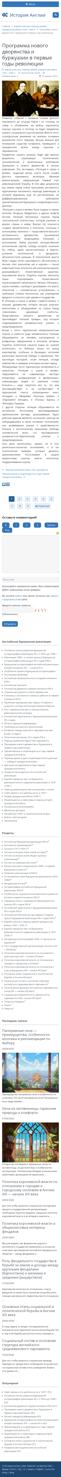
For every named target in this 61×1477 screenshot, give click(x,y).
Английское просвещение (18, 845)
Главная (6, 26)
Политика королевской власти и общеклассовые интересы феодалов (28, 1227)
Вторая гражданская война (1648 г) (22, 796)
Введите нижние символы (16, 605)
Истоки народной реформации (20, 723)
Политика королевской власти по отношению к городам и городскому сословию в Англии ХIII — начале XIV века (29, 1187)
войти (18, 595)
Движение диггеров (14, 810)
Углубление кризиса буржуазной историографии (29, 671)
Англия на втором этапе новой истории (26, 852)
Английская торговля (15, 685)
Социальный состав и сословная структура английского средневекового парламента (29, 1344)
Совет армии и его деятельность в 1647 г (25, 792)
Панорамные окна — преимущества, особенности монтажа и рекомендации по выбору (26, 1036)
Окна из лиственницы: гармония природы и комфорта (29, 1110)
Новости (9, 1008)
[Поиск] (56, 15)
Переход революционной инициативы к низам (29, 789)
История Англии (28, 15)
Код (7, 530)
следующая (43, 505)
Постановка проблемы (16, 674)
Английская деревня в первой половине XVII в (28, 688)
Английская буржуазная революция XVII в (26, 841)
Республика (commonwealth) (18, 806)
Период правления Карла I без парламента (26, 469)
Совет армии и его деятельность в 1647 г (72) (27, 1392)
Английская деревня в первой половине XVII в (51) (30, 1406)
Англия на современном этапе (21, 862)
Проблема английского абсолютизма (23, 726)
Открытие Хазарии (15, 1001)
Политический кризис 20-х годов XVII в (24, 737)
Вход (12, 1472)
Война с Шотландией (15, 817)
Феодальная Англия (15, 883)
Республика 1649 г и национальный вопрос (27, 813)
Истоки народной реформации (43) (22, 1416)
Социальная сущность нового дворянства (26, 692)
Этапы (8, 1005)
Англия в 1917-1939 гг (16, 848)
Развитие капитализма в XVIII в (20, 873)
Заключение (10, 820)
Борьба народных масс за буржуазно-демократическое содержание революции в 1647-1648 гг (30, 782)
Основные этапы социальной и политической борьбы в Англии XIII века (28, 1310)
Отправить (10, 624)
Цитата (51, 525)
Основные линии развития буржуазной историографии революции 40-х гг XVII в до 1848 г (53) (30, 1399)
